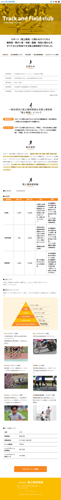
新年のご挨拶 (17, 82)
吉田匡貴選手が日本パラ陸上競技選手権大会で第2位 (28, 78)
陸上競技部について (17, 54)
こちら (29, 282)
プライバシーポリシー (30, 491)
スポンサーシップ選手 (52, 54)
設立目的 (28, 54)
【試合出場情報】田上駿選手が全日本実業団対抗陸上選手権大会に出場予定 (34, 91)
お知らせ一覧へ (54, 95)
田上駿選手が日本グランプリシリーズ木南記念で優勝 (28, 74)
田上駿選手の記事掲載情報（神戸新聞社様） (26, 87)
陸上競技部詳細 (38, 54)
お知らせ (5, 54)
